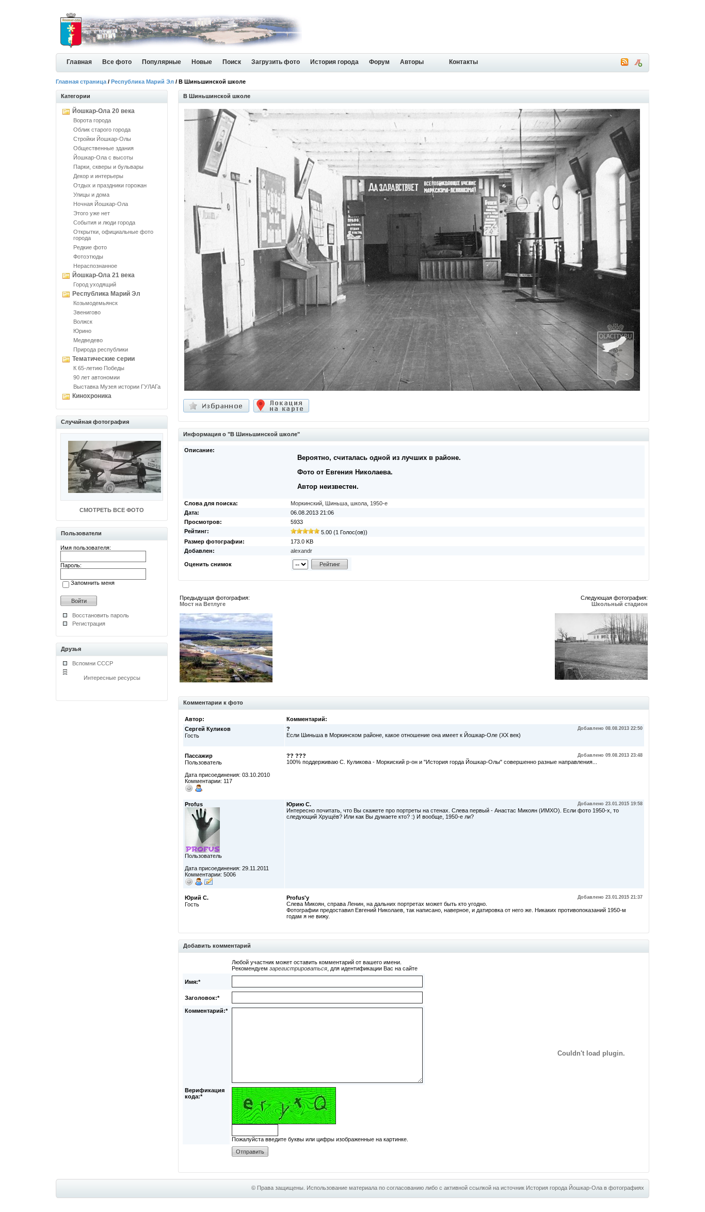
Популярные (161, 62)
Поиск (231, 62)
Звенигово (87, 312)
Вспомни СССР (92, 663)
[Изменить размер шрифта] (638, 64)
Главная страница (81, 81)
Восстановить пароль (100, 615)
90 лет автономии (96, 377)
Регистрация (88, 623)
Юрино (82, 331)
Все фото (117, 62)
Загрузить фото (275, 62)
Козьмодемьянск (95, 303)
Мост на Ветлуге (203, 604)
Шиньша (336, 503)
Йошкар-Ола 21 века (103, 275)
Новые (201, 62)
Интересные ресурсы (112, 678)
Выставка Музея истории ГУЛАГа (117, 387)
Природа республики (100, 349)
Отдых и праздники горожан (110, 185)
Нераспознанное (95, 266)
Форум (379, 62)
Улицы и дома (91, 195)
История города (334, 62)
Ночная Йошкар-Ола (100, 204)
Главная (79, 62)
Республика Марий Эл (142, 81)
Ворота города (92, 120)
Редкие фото (90, 247)
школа (358, 503)
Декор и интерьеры (98, 176)
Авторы (412, 62)
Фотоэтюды (88, 256)
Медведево (88, 340)
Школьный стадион (619, 604)
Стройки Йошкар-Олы (102, 139)
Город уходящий (94, 284)
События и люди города (104, 222)
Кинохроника (91, 396)
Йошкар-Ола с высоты (103, 157)
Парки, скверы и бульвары (108, 167)
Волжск (82, 321)
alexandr (301, 551)
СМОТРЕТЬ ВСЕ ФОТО (111, 510)
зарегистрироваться (298, 968)
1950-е (379, 503)
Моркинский (306, 503)
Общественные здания (103, 148)
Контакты (463, 62)
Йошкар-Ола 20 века (103, 111)
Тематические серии (103, 358)
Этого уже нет (91, 213)
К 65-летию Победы (98, 368)
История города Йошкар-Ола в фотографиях (585, 1188)
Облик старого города (102, 129)
